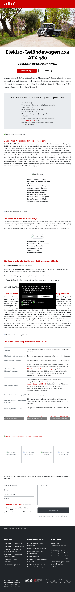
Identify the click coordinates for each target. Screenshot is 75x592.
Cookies (17, 582)
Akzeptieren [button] (45, 296)
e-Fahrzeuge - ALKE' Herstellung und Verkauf (59, 552)
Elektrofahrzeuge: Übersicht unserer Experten (60, 563)
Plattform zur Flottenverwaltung (39, 369)
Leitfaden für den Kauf (58, 567)
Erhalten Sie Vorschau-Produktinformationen (20, 512)
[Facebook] (47, 581)
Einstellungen (39, 302)
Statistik (26, 305)
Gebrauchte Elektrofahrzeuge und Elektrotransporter (58, 546)
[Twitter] (56, 581)
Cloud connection (28, 120)
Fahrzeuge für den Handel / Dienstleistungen (13, 556)
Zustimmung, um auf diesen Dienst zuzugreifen (17, 508)
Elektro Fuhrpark (33, 557)
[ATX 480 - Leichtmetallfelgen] (60, 423)
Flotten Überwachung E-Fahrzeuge (35, 545)
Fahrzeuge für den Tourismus (14, 546)
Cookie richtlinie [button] (37, 290)
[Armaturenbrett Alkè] (14, 424)
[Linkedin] (69, 581)
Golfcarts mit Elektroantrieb (36, 548)
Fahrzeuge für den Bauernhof (10, 561)
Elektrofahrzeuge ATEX (12, 565)
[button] (70, 4)
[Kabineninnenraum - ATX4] (37, 424)
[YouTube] (52, 581)
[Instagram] (60, 581)
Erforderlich (27, 302)
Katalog (48, 71)
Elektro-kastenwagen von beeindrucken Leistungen (36, 566)
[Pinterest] (65, 581)
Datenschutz (8, 582)
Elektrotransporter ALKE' (59, 559)
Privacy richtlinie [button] (27, 292)
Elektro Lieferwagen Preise (60, 556)
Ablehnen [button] (29, 296)
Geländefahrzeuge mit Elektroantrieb (35, 553)
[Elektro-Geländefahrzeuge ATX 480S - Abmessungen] (37, 438)
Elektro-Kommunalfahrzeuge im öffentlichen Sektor (14, 550)
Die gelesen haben (17, 504)
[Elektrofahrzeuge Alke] (10, 3)
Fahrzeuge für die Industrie (13, 543)
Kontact (17, 586)
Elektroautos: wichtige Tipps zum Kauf (37, 561)
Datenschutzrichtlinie (14, 504)
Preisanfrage (27, 71)
